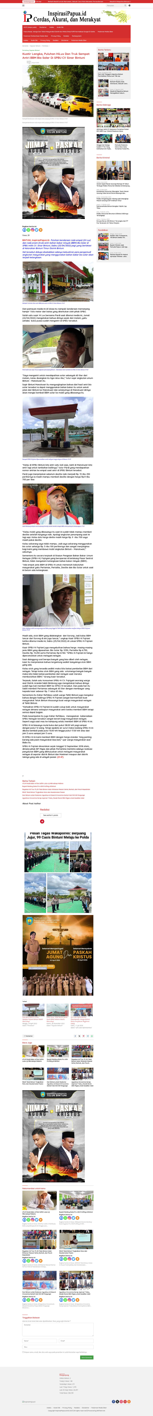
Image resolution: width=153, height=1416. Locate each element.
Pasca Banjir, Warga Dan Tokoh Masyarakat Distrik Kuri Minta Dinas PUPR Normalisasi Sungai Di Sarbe (59, 32)
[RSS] (129, 1402)
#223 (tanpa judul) (30, 27)
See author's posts (50, 815)
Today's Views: (65, 1381)
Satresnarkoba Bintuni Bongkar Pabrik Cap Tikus (112, 207)
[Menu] (23, 5)
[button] (125, 5)
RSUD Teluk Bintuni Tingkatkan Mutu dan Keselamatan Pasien (43, 792)
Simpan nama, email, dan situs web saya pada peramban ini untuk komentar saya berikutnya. (55, 1352)
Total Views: (64, 1393)
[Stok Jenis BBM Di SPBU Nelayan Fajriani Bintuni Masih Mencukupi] (33, 1010)
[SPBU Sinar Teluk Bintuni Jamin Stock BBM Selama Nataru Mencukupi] (58, 1010)
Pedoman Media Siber (105, 32)
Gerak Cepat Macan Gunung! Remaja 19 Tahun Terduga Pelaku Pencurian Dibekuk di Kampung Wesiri (113, 185)
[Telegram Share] (87, 1036)
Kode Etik (60, 27)
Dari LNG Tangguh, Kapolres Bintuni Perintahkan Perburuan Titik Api (110, 75)
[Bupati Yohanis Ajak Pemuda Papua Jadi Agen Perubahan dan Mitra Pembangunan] (103, 246)
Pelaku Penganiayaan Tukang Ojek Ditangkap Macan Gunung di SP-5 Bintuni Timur (112, 200)
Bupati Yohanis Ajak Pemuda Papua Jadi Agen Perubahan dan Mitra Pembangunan (119, 246)
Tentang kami (76, 36)
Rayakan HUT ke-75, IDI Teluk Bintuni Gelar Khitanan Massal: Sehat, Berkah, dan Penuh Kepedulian (56, 789)
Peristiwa (25, 50)
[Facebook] (24, 230)
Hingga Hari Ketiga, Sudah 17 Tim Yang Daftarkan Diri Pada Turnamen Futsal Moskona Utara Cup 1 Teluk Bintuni (104, 147)
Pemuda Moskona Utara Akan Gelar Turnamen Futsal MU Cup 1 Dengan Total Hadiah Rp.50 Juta (122, 147)
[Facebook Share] (75, 1036)
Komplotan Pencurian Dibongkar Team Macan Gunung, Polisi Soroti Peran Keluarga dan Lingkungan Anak (113, 192)
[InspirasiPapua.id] (76, 16)
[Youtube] (125, 1402)
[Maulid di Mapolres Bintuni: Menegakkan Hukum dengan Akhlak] (103, 93)
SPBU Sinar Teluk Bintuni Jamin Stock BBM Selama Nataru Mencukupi (57, 1019)
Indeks (52, 27)
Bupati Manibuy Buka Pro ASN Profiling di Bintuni (39, 786)
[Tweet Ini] (79, 1036)
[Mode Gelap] (130, 5)
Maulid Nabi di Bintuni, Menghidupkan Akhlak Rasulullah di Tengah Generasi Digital (108, 1)
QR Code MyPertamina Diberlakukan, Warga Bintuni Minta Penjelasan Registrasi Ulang (80, 1020)
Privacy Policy (56, 36)
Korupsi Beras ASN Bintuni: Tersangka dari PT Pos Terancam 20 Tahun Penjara (112, 222)
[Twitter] (36, 230)
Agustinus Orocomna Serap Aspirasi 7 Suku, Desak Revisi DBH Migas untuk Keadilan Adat (53, 798)
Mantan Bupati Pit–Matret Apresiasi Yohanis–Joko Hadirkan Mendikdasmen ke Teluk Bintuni (119, 255)
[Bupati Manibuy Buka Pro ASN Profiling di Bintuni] (58, 1051)
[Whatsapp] (28, 230)
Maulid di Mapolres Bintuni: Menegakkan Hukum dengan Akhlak (48, 1)
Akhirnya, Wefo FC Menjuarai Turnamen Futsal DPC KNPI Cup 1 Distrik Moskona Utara (112, 130)
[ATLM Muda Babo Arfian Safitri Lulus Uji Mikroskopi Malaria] (33, 1051)
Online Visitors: (65, 1378)
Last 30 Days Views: (66, 1390)
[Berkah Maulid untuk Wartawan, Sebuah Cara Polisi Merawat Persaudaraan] (103, 83)
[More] (40, 230)
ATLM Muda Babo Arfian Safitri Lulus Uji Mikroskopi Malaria (42, 783)
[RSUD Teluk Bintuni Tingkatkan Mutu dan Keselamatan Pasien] (33, 1074)
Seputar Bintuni (34, 50)
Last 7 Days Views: (66, 1387)
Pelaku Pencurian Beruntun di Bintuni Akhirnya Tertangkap (112, 214)
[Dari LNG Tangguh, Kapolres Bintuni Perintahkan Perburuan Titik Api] (113, 61)
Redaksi (66, 36)
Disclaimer (43, 27)
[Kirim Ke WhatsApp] (91, 1036)
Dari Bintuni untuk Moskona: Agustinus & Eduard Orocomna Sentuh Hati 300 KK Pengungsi (53, 795)
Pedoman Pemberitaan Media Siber (36, 36)
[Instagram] (32, 230)
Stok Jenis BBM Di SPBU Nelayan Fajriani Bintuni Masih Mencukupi (32, 1019)
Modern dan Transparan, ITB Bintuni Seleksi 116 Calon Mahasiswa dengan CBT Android (119, 236)
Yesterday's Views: (66, 1384)
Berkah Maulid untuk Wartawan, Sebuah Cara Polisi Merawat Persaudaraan (118, 83)
